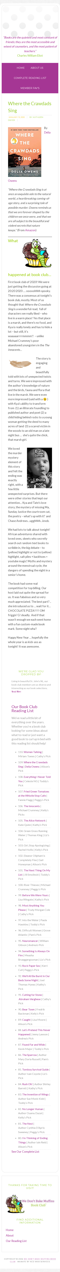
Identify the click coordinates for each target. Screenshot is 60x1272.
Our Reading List (16, 1241)
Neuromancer (30, 940)
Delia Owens (32, 766)
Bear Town (28, 1009)
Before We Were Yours (35, 895)
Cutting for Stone (32, 994)
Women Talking (33, 751)
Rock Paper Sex (31, 965)
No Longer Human (32, 1108)
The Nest (27, 1123)
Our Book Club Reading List (24, 708)
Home (10, 1230)
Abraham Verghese (29, 999)
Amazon (30, 230)
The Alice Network (35, 820)
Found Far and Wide (33, 1044)
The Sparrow (29, 1054)
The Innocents (32, 806)
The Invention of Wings (35, 1094)
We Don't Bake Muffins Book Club (30, 20)
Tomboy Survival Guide (35, 1069)
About (10, 1235)
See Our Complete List (25, 1151)
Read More (16, 691)
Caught (26, 1019)
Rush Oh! (27, 1084)
